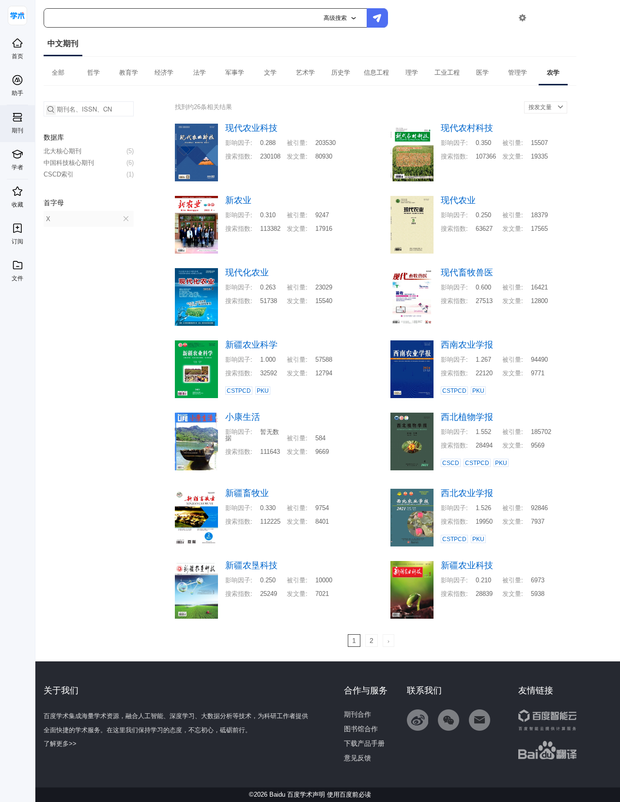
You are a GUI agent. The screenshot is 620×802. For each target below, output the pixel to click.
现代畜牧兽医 (467, 272)
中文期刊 (62, 43)
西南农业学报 (467, 345)
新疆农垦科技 (251, 565)
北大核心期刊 (89, 151)
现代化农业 (247, 272)
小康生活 (242, 417)
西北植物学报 (467, 417)
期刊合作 (357, 714)
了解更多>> (60, 743)
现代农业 (458, 200)
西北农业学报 (467, 493)
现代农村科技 (467, 128)
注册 (565, 17)
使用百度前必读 (349, 794)
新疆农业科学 (251, 345)
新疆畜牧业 (247, 493)
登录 (543, 17)
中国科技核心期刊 (89, 162)
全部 (58, 72)
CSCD (450, 463)
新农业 (238, 200)
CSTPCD (239, 390)
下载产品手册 (364, 743)
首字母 (54, 203)
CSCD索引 (89, 174)
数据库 (54, 137)
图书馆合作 (361, 729)
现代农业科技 (251, 128)
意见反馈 (357, 758)
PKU (263, 390)
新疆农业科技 (467, 565)
